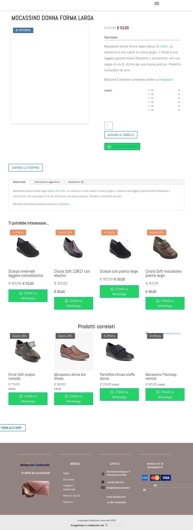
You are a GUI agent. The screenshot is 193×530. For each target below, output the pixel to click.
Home (66, 473)
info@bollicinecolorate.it (118, 487)
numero (108, 90)
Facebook (166, 79)
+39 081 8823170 (115, 482)
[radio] (166, 90)
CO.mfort (161, 46)
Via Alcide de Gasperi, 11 (118, 471)
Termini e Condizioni (69, 487)
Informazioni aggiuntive (47, 182)
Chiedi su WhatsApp (124, 147)
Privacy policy (71, 495)
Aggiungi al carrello (121, 135)
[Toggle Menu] (156, 3)
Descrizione (19, 182)
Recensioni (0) (76, 182)
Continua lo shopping (25, 168)
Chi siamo (68, 479)
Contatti (68, 502)
